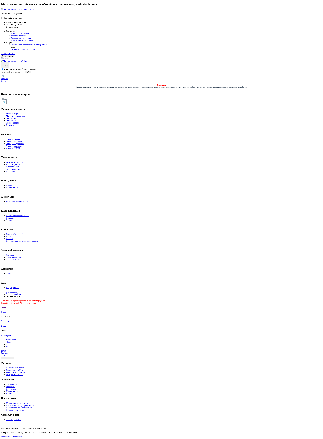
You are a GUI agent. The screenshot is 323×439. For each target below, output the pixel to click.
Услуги (4, 351)
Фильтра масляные (14, 146)
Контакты (5, 353)
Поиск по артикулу (12, 69)
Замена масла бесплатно (21, 45)
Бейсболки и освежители (17, 201)
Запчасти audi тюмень (15, 294)
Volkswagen (16, 49)
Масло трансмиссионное (16, 116)
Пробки (9, 239)
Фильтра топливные (14, 141)
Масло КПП (11, 120)
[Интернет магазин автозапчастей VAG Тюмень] (17, 9)
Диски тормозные (13, 164)
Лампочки (10, 255)
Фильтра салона (13, 139)
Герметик (10, 125)
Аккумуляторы (12, 288)
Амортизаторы (12, 167)
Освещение (11, 220)
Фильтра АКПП (13, 148)
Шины (9, 185)
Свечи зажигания (13, 257)
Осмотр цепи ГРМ (40, 45)
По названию (30, 69)
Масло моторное (13, 114)
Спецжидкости (12, 123)
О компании (11, 384)
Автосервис (6, 335)
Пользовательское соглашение (19, 408)
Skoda (28, 49)
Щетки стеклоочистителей (17, 216)
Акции (9, 393)
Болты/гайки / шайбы (15, 234)
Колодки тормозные (14, 162)
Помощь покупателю (20, 33)
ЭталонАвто (11, 292)
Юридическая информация (22, 40)
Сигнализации (12, 259)
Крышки (10, 218)
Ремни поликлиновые (15, 372)
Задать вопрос (7, 358)
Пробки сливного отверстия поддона (22, 241)
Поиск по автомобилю (15, 368)
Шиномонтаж (12, 187)
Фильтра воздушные (15, 144)
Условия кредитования (21, 38)
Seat (33, 49)
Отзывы (4, 355)
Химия (9, 273)
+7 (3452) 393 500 (13, 420)
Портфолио (11, 389)
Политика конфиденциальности (20, 405)
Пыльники (10, 171)
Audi (23, 49)
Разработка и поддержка (11, 437)
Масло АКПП (12, 118)
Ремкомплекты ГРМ (14, 370)
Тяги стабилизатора (14, 169)
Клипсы (9, 236)
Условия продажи (18, 36)
